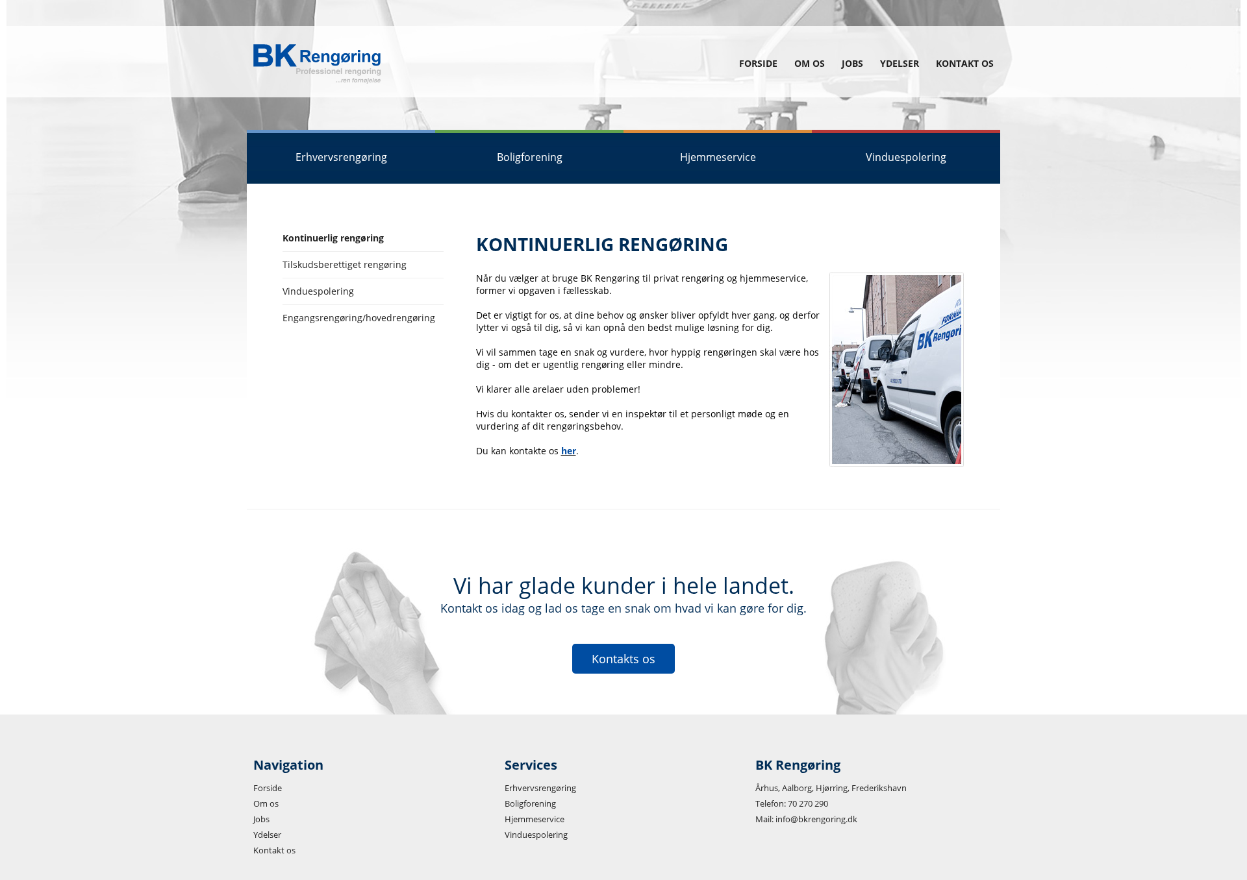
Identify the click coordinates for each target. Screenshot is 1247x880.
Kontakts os (623, 658)
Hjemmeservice (534, 819)
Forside (758, 63)
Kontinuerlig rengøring (333, 238)
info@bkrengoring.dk (816, 819)
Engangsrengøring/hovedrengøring (359, 318)
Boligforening (530, 803)
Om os (809, 63)
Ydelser (899, 63)
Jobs (852, 63)
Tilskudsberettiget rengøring (345, 264)
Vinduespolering (318, 291)
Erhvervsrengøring (540, 788)
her (568, 451)
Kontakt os (965, 63)
